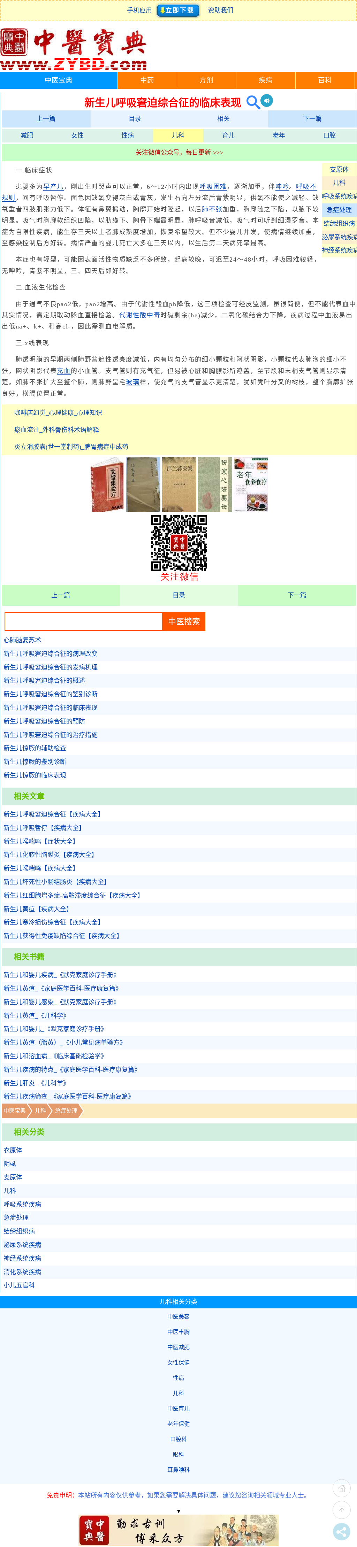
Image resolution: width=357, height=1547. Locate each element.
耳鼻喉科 (178, 1470)
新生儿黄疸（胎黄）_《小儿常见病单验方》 (64, 1042)
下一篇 (312, 118)
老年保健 (178, 1424)
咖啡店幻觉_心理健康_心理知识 (58, 412)
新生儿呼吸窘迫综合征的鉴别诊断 (50, 694)
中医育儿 (178, 1408)
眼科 (178, 1454)
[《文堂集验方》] (107, 509)
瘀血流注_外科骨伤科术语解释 (56, 429)
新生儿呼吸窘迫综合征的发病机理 (50, 667)
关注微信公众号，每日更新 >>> (179, 152)
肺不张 (212, 209)
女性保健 (178, 1363)
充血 (64, 371)
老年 (279, 135)
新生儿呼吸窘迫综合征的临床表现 (50, 707)
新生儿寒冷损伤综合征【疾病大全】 (53, 922)
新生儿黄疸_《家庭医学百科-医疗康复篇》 (62, 988)
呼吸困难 (213, 186)
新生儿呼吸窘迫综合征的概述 (44, 680)
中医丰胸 (178, 1332)
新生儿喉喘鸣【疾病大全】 (41, 868)
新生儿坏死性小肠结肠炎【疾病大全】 (56, 882)
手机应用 (141, 10)
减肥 (27, 135)
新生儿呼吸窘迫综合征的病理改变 (50, 653)
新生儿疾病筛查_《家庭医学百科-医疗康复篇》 (68, 1096)
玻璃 (133, 382)
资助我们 (220, 10)
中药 (147, 80)
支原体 (339, 169)
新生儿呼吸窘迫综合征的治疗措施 (50, 735)
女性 (77, 135)
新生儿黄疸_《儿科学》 (36, 1015)
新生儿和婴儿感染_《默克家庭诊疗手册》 (61, 1002)
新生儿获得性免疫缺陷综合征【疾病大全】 (63, 936)
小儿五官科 (19, 1285)
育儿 (228, 135)
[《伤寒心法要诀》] (215, 509)
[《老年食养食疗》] (251, 509)
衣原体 (12, 1150)
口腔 (329, 135)
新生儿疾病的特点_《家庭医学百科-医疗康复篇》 (71, 1069)
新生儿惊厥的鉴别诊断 (34, 761)
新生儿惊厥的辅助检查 (34, 748)
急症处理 (339, 210)
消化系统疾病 (22, 1272)
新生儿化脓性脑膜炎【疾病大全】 (50, 854)
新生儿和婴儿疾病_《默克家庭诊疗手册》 (61, 975)
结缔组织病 (339, 223)
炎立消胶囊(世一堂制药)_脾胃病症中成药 (71, 446)
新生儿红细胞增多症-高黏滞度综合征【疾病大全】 (73, 895)
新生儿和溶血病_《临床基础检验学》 (55, 1056)
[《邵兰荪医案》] (179, 509)
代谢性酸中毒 (140, 315)
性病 (127, 135)
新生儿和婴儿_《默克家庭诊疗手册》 (55, 1029)
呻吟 (282, 186)
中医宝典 (59, 80)
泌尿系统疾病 (339, 237)
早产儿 (53, 186)
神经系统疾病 (339, 250)
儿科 (178, 135)
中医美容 (178, 1317)
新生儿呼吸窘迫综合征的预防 (44, 721)
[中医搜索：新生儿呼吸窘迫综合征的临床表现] (250, 102)
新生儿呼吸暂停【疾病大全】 (44, 828)
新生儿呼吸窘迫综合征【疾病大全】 (53, 814)
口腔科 (178, 1439)
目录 (135, 118)
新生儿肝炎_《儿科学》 (36, 1083)
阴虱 (9, 1163)
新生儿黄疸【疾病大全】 (38, 909)
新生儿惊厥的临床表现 (34, 775)
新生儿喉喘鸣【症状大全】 (41, 841)
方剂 (206, 80)
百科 (325, 80)
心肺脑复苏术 (22, 640)
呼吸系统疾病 (339, 196)
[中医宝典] (73, 68)
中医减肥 (178, 1347)
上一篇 (46, 118)
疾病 (266, 80)
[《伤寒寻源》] (143, 509)
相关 (223, 118)
